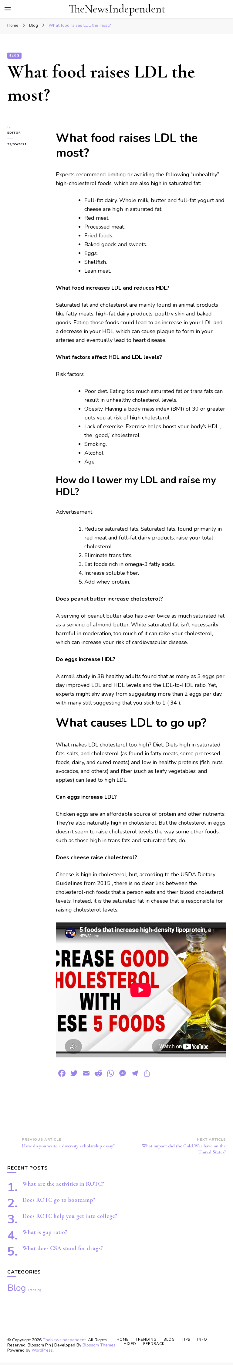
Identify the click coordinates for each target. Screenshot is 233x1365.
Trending (34, 1289)
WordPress (42, 1350)
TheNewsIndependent (117, 9)
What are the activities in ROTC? (63, 1183)
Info (202, 1339)
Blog (14, 55)
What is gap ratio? (44, 1232)
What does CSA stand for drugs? (62, 1248)
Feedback (153, 1343)
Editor (14, 133)
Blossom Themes (99, 1345)
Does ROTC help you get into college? (69, 1216)
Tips (186, 1339)
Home (122, 1339)
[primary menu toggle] (8, 9)
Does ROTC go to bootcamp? (58, 1200)
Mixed (129, 1343)
